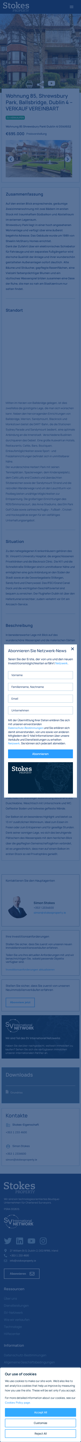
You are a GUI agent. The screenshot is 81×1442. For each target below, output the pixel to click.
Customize (40, 1423)
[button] (73, 649)
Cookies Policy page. (18, 1402)
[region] (40, 1404)
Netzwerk (61, 663)
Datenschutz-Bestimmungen (25, 727)
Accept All (40, 1412)
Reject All (41, 1433)
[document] (40, 721)
